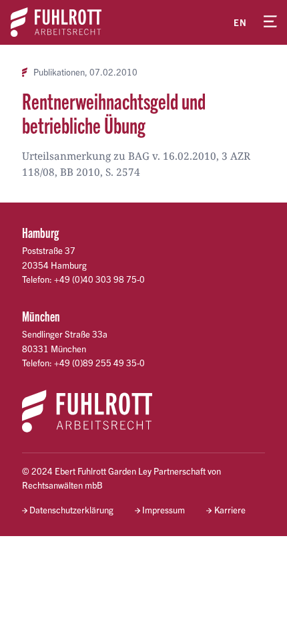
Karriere (229, 509)
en (240, 22)
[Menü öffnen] (270, 22)
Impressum (163, 509)
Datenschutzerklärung (71, 509)
